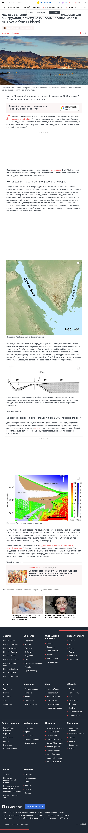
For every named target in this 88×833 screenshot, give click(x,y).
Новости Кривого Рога (10, 664)
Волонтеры (7, 745)
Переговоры (8, 737)
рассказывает (55, 170)
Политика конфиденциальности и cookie (26, 812)
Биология (7, 697)
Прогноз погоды (31, 671)
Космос (6, 693)
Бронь (27, 732)
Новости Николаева (11, 676)
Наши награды (53, 815)
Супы (27, 782)
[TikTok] (79, 2)
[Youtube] (69, 2)
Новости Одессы (10, 652)
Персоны (50, 723)
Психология (30, 700)
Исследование (31, 704)
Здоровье (29, 684)
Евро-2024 (73, 656)
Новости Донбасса (10, 669)
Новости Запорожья (11, 659)
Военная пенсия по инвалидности (11, 787)
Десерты (28, 786)
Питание (28, 693)
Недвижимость (53, 651)
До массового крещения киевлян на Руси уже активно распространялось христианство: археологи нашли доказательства (53, 573)
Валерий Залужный (55, 743)
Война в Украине (10, 723)
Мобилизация (31, 723)
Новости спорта (75, 636)
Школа (27, 659)
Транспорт (51, 647)
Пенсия (5, 769)
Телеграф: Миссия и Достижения (43, 818)
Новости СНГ (52, 700)
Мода (71, 697)
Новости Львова (9, 656)
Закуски (28, 793)
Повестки (29, 728)
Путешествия (74, 700)
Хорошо (55, 12)
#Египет (10, 590)
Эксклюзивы (73, 7)
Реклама (40, 815)
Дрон (5, 700)
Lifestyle (71, 684)
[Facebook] (59, 2)
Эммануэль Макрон (54, 739)
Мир (47, 684)
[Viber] (63, 3)
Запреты (72, 741)
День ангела (73, 745)
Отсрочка (29, 735)
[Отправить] (27, 2)
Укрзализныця (52, 662)
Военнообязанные (32, 739)
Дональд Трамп (53, 732)
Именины (72, 749)
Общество (29, 636)
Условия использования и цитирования (17, 815)
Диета (27, 697)
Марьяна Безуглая (54, 758)
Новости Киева (9, 641)
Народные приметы (76, 734)
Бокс (70, 644)
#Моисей (56, 590)
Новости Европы (53, 689)
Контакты (66, 815)
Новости (6, 636)
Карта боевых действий (8, 729)
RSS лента (64, 818)
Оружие (6, 741)
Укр (84, 2)
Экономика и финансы (52, 637)
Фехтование (73, 659)
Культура (72, 704)
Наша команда (8, 818)
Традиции (72, 737)
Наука (5, 684)
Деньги (49, 643)
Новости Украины (35, 567)
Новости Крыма (9, 673)
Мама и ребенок (31, 689)
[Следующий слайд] (86, 7)
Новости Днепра (10, 648)
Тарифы (50, 654)
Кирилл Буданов (53, 747)
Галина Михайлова (12, 28)
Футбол (71, 641)
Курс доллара (52, 658)
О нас (4, 812)
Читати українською (10, 33)
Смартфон (7, 704)
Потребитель (74, 693)
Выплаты (29, 648)
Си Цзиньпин (52, 735)
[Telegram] (66, 2)
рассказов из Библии (21, 119)
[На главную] (44, 2)
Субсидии (29, 652)
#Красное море (45, 590)
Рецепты (28, 769)
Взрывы (6, 734)
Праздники (72, 723)
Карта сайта (22, 818)
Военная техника (10, 749)
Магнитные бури (75, 712)
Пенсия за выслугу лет (10, 796)
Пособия (28, 667)
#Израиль (19, 590)
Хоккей (71, 652)
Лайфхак (72, 708)
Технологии (8, 689)
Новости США (52, 693)
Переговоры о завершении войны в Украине (22, 7)
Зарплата (29, 641)
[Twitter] (72, 2)
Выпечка (28, 774)
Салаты (28, 789)
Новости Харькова (10, 644)
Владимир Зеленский (55, 728)
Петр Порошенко (53, 750)
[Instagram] (75, 2)
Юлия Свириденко (54, 762)
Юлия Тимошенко (54, 754)
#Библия (27, 590)
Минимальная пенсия (12, 792)
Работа (28, 644)
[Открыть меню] (3, 2)
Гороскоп (72, 689)
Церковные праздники (73, 729)
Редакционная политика (54, 812)
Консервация (30, 778)
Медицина (29, 656)
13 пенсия (7, 774)
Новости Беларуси (54, 708)
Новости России (53, 697)
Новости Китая (53, 704)
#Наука (35, 590)
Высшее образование (34, 663)
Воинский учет (30, 743)
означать (38, 428)
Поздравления (74, 715)
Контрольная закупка (54, 7)
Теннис (71, 648)
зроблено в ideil (80, 824)
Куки (43, 12)
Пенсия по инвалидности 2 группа (9, 780)
